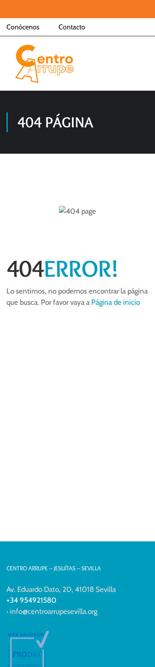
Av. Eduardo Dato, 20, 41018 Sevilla (61, 589)
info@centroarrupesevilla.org (53, 611)
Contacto (72, 27)
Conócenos (23, 27)
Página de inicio (115, 302)
